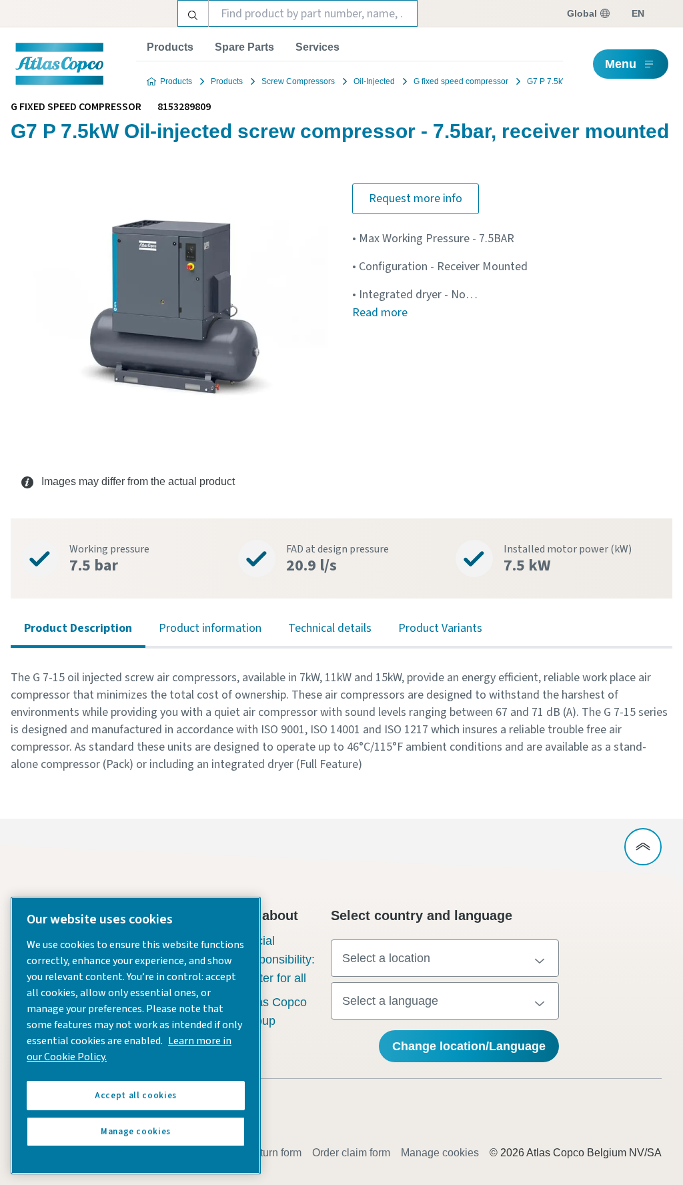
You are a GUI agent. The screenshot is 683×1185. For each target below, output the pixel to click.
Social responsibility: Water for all (278, 959)
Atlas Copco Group (274, 1012)
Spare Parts (244, 47)
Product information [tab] (210, 628)
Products (170, 47)
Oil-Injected (374, 81)
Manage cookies (440, 1152)
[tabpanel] (341, 721)
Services (317, 47)
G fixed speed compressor (461, 81)
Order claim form (351, 1152)
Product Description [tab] (78, 628)
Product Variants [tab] (440, 628)
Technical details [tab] (330, 628)
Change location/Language (469, 1046)
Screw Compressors (298, 81)
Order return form (261, 1152)
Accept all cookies (136, 1096)
